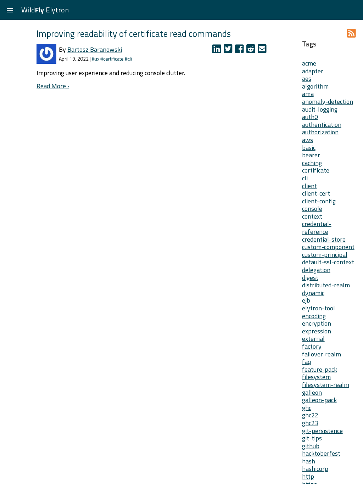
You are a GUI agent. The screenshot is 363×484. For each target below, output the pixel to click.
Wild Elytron (45, 9)
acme (309, 63)
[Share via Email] (263, 50)
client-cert (316, 193)
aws (307, 140)
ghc (306, 407)
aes (306, 78)
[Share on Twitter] (229, 50)
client (309, 186)
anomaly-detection (327, 101)
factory (312, 346)
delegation (316, 270)
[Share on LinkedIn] (218, 50)
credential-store (324, 239)
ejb (306, 300)
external (313, 338)
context (312, 216)
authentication (321, 124)
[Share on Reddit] (252, 50)
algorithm (315, 86)
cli (305, 178)
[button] (9, 9)
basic (308, 147)
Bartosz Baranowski (94, 49)
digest (310, 277)
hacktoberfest (321, 453)
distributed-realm (326, 285)
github (310, 446)
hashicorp (315, 468)
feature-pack (319, 369)
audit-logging (319, 109)
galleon (312, 392)
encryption (316, 323)
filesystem (316, 377)
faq (306, 361)
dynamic (313, 293)
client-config (319, 201)
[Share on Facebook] (240, 50)
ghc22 (310, 415)
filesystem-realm (325, 384)
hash (308, 461)
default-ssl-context (328, 262)
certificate (315, 170)
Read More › (53, 86)
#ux (95, 58)
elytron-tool (318, 308)
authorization (320, 132)
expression (316, 331)
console (312, 208)
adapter (312, 71)
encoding (314, 316)
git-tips (312, 438)
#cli (128, 58)
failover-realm (321, 354)
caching (312, 163)
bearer (311, 155)
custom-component (328, 247)
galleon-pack (319, 400)
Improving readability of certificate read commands (134, 33)
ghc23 (310, 423)
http (308, 476)
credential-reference (316, 227)
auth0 (310, 117)
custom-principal (324, 254)
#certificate (112, 58)
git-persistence (322, 430)
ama (308, 94)
